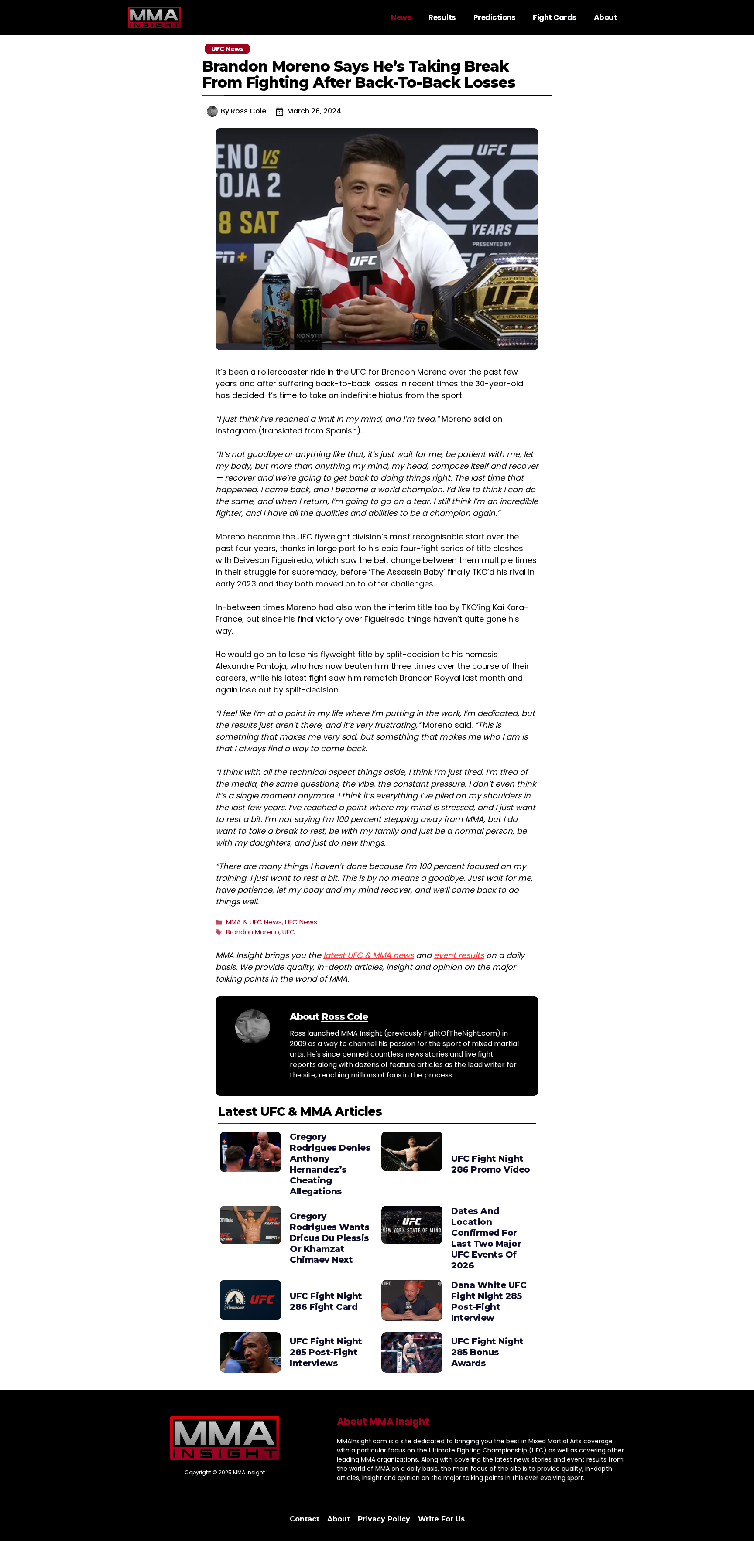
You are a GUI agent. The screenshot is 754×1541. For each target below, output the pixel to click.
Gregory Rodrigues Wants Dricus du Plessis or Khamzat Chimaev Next (330, 1238)
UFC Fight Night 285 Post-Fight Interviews (326, 1352)
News (401, 17)
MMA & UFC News (254, 922)
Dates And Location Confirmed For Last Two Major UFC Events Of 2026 (486, 1238)
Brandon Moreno (252, 932)
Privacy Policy (384, 1519)
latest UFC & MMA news (368, 955)
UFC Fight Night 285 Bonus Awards (487, 1352)
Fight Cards (554, 17)
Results (442, 17)
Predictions (494, 17)
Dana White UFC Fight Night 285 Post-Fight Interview (488, 1301)
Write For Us (441, 1519)
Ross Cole (248, 111)
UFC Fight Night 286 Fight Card (326, 1301)
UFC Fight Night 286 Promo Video (490, 1164)
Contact (304, 1519)
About (605, 17)
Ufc (288, 932)
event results (459, 955)
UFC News (301, 922)
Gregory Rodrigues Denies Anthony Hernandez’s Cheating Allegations (330, 1164)
